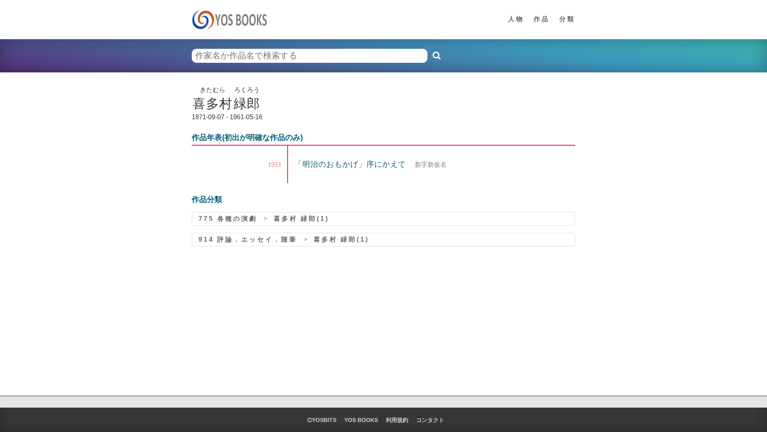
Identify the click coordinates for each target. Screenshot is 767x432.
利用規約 (397, 420)
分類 (567, 19)
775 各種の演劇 (228, 218)
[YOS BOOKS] (232, 20)
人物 (516, 19)
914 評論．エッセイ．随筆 (248, 239)
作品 (542, 19)
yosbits (324, 420)
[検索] (436, 55)
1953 (274, 164)
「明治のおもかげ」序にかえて (351, 164)
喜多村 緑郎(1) (301, 218)
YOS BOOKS (361, 420)
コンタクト (430, 420)
